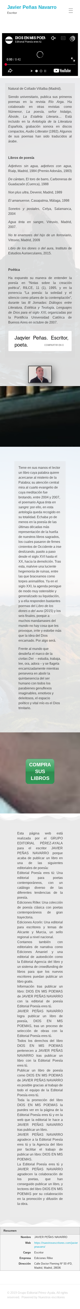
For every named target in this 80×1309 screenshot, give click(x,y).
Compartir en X (54, 345)
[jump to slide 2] (41, 71)
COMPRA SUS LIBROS (40, 771)
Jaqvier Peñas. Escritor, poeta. (42, 341)
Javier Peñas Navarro (32, 7)
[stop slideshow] (45, 71)
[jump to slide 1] (36, 71)
